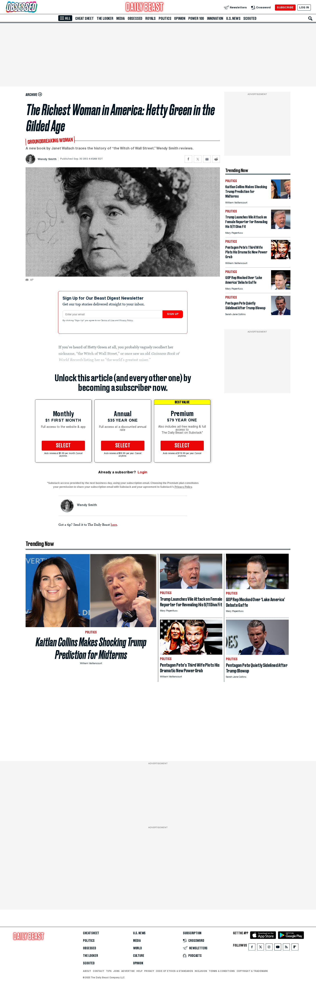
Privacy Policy (126, 321)
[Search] (310, 18)
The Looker (105, 18)
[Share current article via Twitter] (197, 159)
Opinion (179, 18)
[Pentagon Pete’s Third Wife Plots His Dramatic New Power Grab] (280, 258)
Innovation (215, 18)
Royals (150, 18)
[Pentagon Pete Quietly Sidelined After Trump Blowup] (280, 314)
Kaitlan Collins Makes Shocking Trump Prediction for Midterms (91, 648)
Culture (138, 955)
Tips (109, 971)
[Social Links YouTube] (277, 948)
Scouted (249, 18)
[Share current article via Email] (207, 159)
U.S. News (233, 18)
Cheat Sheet (84, 18)
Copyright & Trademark (252, 971)
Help (140, 971)
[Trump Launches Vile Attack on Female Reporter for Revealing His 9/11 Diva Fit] (280, 228)
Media (120, 18)
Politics (165, 18)
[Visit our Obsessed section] (35, 7)
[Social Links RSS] (286, 948)
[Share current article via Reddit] (216, 159)
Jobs (116, 971)
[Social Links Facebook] (252, 948)
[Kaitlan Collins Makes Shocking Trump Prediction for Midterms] (280, 197)
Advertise (128, 971)
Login (142, 472)
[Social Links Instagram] (269, 948)
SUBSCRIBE (285, 7)
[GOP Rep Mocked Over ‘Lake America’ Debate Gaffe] (280, 288)
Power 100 (196, 18)
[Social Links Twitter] (260, 948)
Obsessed (135, 18)
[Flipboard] (294, 948)
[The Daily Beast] (144, 7)
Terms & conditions (222, 971)
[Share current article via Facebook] (188, 159)
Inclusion (201, 971)
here (114, 524)
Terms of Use (108, 321)
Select (63, 445)
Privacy (149, 971)
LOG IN (304, 7)
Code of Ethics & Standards (174, 971)
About (87, 971)
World (137, 948)
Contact (98, 971)
